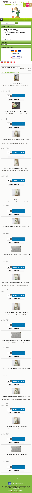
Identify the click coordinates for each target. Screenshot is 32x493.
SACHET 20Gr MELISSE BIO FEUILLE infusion (16, 168)
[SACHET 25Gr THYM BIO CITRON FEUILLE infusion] (16, 224)
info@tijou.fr (16, 488)
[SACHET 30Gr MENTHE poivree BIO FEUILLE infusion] (16, 252)
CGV (17, 478)
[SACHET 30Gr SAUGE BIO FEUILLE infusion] (16, 310)
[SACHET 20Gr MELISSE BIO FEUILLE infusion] (16, 165)
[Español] (4, 62)
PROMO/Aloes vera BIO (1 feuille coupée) (16, 111)
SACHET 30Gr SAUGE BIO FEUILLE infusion (16, 312)
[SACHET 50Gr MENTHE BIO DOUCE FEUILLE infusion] (16, 366)
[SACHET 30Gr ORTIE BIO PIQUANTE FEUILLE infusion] (16, 280)
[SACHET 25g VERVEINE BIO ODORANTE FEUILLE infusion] (16, 195)
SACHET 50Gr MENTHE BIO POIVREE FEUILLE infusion (16, 396)
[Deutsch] (7, 62)
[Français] (13, 62)
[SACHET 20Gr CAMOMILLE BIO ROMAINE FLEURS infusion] (16, 137)
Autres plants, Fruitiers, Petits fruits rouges (14, 32)
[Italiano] (10, 62)
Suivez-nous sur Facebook (17, 483)
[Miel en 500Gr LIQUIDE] (16, 80)
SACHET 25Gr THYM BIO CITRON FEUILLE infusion (16, 226)
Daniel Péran (18, 491)
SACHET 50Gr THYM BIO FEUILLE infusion (16, 426)
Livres (4, 37)
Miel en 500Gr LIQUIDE (16, 83)
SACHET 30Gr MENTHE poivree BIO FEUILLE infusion (16, 254)
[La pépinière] (16, 12)
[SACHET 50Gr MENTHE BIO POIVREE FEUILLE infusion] (16, 394)
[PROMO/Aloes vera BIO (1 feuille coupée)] (16, 109)
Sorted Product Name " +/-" (10, 67)
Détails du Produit (14, 99)
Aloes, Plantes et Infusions (10, 36)
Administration (16, 480)
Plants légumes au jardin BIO (10, 31)
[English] (1, 62)
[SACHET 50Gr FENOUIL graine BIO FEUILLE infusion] (16, 338)
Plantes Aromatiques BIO (9, 29)
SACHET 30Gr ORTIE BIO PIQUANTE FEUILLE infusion (16, 282)
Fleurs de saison (7, 34)
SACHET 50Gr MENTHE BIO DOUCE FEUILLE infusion (16, 368)
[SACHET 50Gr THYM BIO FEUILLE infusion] (16, 424)
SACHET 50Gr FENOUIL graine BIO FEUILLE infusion (16, 340)
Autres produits (7, 39)
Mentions (17, 476)
